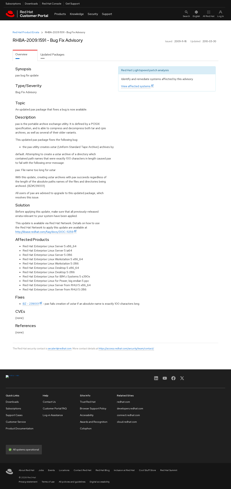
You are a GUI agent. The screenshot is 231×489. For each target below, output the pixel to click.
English (196, 16)
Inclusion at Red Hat (124, 470)
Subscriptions (13, 3)
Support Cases (14, 415)
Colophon (85, 428)
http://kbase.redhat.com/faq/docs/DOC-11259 (44, 232)
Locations (64, 470)
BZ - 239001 (31, 304)
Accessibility (86, 415)
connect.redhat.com (128, 415)
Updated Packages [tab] (52, 54)
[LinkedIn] (156, 379)
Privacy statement (28, 481)
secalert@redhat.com (59, 348)
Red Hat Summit (168, 470)
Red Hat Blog (103, 470)
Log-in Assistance (53, 415)
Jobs (41, 470)
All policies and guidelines (72, 481)
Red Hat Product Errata (26, 32)
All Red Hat (208, 16)
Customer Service (16, 421)
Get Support (73, 3)
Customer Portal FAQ (55, 408)
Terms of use (48, 481)
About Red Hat (26, 470)
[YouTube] (165, 379)
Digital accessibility (100, 481)
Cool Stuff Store (147, 470)
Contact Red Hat (82, 470)
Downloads (31, 3)
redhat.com (123, 401)
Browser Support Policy (93, 408)
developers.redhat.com (130, 408)
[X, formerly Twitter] (182, 379)
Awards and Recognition (93, 421)
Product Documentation (19, 428)
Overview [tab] (21, 54)
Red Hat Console (51, 3)
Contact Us (49, 401)
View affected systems (136, 86)
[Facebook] (173, 379)
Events (51, 470)
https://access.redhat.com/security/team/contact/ (126, 348)
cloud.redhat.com (127, 421)
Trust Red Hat (87, 401)
